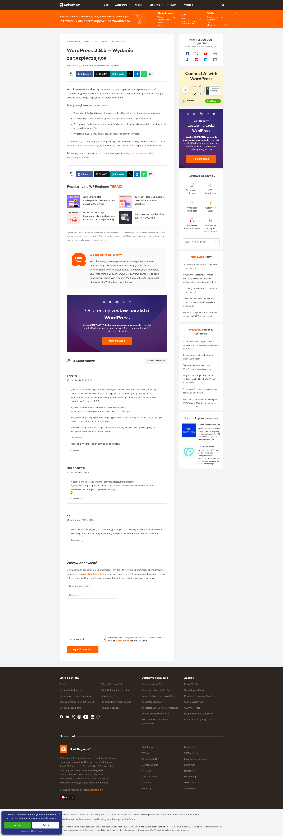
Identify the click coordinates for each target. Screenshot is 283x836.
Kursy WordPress (192, 684)
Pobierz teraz (117, 341)
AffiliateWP (189, 788)
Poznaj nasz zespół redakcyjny (75, 696)
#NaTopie (188, 4)
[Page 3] (202, 406)
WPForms (146, 753)
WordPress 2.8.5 (107, 89)
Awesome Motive (88, 819)
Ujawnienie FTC (109, 696)
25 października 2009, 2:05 (79, 380)
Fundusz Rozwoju (110, 707)
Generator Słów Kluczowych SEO (159, 696)
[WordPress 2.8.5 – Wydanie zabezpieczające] (130, 74)
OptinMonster (149, 747)
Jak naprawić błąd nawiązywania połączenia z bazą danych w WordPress (99, 200)
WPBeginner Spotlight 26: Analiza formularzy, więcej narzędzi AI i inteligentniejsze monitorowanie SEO (199, 278)
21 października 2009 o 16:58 (80, 520)
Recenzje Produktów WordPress (200, 696)
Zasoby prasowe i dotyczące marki (77, 702)
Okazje (139, 4)
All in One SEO (149, 759)
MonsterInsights (150, 765)
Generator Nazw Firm (152, 684)
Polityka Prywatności (111, 684)
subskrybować (122, 640)
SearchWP (189, 765)
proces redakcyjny (97, 239)
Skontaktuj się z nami (71, 707)
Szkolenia (155, 4)
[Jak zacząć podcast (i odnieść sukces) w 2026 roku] (125, 217)
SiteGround (130, 819)
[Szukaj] (223, 5)
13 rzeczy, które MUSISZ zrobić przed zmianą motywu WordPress (150, 200)
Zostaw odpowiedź (156, 360)
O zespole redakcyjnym (106, 254)
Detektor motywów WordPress (157, 690)
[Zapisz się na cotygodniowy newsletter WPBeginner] (215, 60)
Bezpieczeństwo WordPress (198, 713)
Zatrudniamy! (96, 789)
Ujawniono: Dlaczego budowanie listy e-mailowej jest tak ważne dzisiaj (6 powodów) (99, 216)
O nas (63, 684)
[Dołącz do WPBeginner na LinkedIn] (205, 60)
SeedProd (147, 782)
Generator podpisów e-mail (155, 713)
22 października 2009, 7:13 (79, 472)
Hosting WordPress (108, 819)
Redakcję (77, 65)
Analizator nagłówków (153, 702)
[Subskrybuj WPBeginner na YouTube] (205, 54)
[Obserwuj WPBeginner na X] (196, 54)
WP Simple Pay (192, 753)
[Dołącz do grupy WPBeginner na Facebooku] (187, 60)
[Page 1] (196, 406)
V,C (69, 515)
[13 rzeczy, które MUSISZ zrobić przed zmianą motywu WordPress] (125, 201)
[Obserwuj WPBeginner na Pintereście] (196, 60)
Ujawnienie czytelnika (109, 65)
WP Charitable (191, 782)
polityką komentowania (96, 574)
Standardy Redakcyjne (71, 690)
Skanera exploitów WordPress (82, 145)
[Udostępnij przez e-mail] (151, 74)
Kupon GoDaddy (206, 446)
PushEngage (190, 776)
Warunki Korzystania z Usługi (115, 690)
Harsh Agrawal (76, 468)
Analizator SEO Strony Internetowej (160, 707)
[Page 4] (205, 406)
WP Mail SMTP (149, 770)
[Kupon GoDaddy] (189, 452)
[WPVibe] (201, 87)
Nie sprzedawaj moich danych (116, 702)
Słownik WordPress (194, 690)
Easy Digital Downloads (196, 759)
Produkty (171, 4)
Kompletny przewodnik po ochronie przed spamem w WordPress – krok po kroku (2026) (200, 302)
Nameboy (146, 788)
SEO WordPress (192, 707)
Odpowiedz (75, 450)
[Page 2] (199, 406)
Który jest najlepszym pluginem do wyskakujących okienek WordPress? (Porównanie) (199, 379)
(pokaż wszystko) (211, 418)
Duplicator (189, 747)
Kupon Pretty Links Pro (209, 424)
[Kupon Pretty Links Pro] (189, 430)
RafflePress (190, 770)
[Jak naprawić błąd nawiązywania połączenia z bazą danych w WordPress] (73, 201)
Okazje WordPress (193, 702)
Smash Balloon (149, 776)
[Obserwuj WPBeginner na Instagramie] (215, 54)
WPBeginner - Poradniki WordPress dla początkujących (69, 5)
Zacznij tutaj (121, 4)
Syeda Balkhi (89, 766)
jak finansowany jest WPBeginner (122, 236)
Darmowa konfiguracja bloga (198, 719)
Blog (105, 4)
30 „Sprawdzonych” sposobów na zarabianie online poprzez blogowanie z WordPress (201, 345)
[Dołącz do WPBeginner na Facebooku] (187, 54)
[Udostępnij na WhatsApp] (144, 74)
